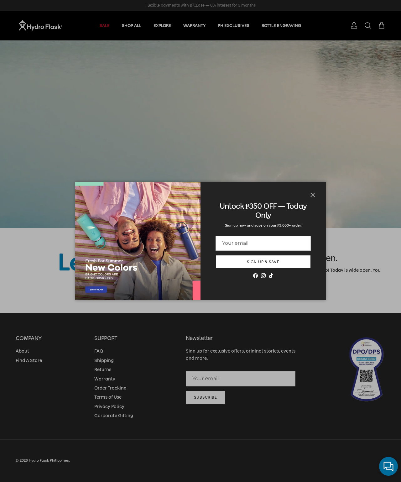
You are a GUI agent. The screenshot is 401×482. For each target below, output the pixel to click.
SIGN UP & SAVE (263, 262)
